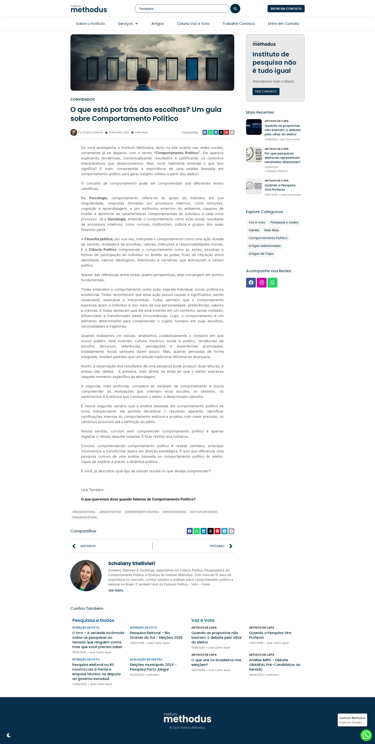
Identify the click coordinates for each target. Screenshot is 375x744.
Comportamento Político (268, 238)
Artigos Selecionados (265, 246)
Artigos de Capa (276, 121)
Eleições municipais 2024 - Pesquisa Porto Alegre (153, 667)
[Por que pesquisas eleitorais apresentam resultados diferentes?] (254, 155)
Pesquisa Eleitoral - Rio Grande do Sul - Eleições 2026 (156, 635)
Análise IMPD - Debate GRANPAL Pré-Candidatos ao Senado (275, 665)
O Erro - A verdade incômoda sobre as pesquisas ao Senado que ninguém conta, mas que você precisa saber (98, 640)
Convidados (82, 99)
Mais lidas (271, 230)
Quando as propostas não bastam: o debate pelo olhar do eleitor (283, 130)
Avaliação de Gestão (146, 659)
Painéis (254, 230)
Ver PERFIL (116, 590)
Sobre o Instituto (90, 23)
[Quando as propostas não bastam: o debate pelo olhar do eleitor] (254, 127)
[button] (205, 132)
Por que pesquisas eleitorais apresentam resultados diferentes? (283, 157)
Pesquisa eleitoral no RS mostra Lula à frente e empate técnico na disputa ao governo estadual (96, 671)
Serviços (125, 23)
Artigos (157, 23)
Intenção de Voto (86, 628)
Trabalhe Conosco (238, 23)
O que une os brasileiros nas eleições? (216, 662)
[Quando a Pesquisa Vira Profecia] (254, 186)
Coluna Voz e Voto (193, 23)
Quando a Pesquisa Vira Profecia (280, 187)
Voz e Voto (257, 222)
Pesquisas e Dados (284, 222)
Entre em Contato (283, 23)
